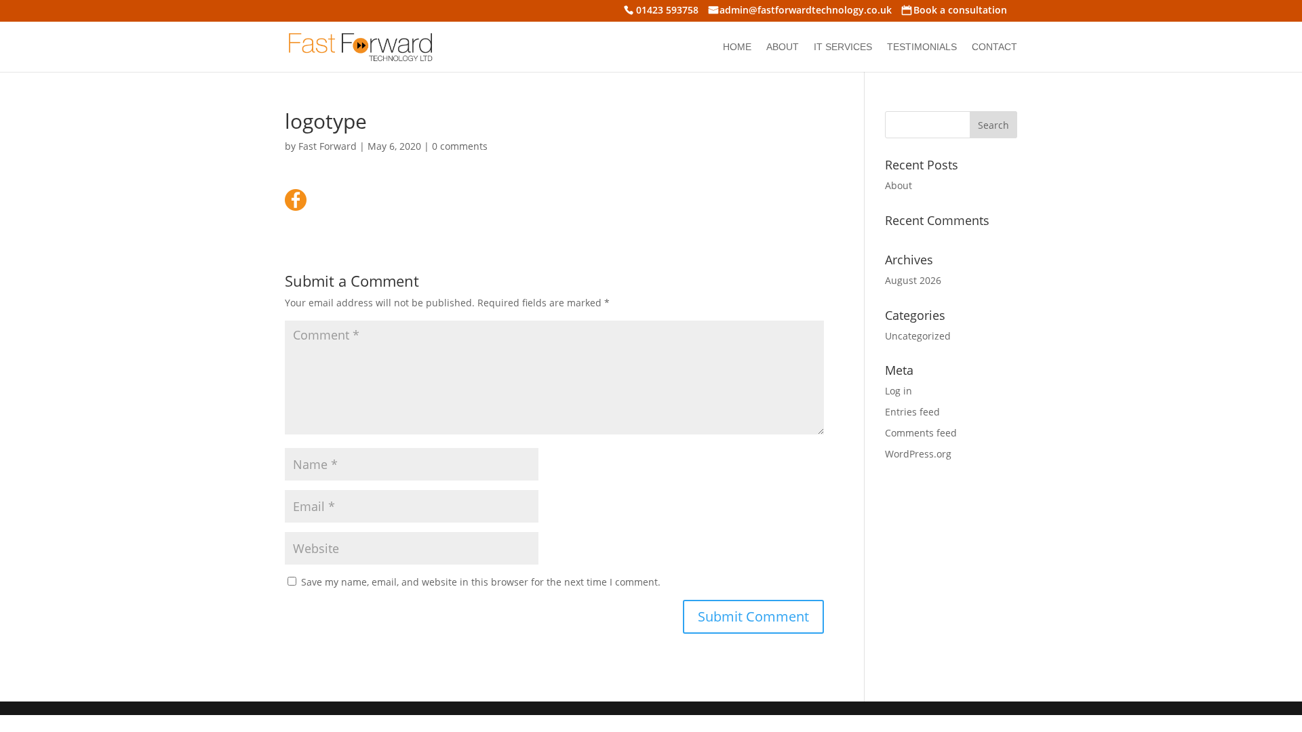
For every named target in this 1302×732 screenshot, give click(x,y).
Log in (898, 390)
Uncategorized (918, 335)
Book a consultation (960, 11)
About (782, 47)
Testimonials (922, 47)
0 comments (460, 146)
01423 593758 (667, 11)
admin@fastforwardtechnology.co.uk (805, 11)
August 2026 (913, 280)
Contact (994, 47)
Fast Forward (327, 146)
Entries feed (912, 411)
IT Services (843, 47)
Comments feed (921, 432)
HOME (737, 47)
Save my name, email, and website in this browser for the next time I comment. (480, 581)
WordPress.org (918, 453)
